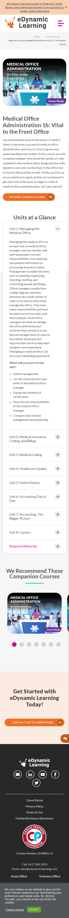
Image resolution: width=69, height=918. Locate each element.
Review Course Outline (27, 196)
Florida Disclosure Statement (34, 818)
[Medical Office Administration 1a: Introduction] (34, 613)
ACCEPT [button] (34, 909)
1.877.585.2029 (37, 864)
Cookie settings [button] (15, 909)
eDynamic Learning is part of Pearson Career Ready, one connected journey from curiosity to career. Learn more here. (34, 7)
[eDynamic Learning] (27, 22)
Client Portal (34, 800)
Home (37, 37)
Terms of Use (34, 812)
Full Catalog (53, 37)
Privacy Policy (34, 806)
